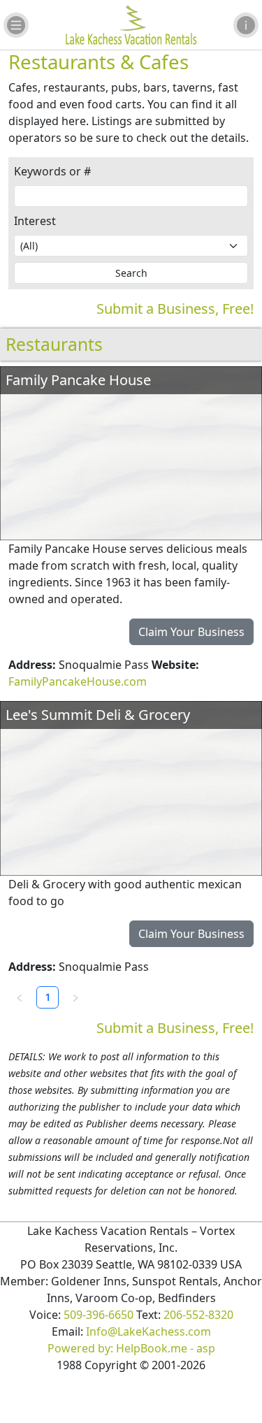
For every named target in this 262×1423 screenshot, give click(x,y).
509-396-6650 (98, 1314)
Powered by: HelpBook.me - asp (131, 1348)
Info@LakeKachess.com (148, 1331)
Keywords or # (52, 171)
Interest (35, 221)
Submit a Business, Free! (175, 308)
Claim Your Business (191, 632)
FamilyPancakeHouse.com (77, 681)
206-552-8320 (198, 1314)
